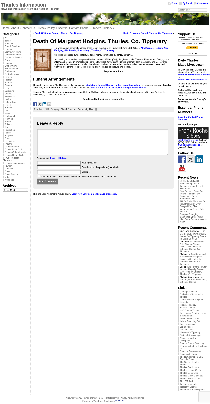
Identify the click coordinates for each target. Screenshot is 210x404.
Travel (7, 171)
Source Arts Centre (189, 354)
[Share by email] (49, 104)
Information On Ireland (190, 318)
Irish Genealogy (187, 324)
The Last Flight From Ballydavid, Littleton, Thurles (193, 279)
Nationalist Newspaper (190, 335)
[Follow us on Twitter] (191, 159)
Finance (8, 85)
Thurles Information (23, 5)
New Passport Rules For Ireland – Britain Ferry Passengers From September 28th (191, 195)
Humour (8, 107)
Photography (11, 116)
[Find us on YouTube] (182, 168)
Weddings (9, 180)
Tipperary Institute (188, 384)
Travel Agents (11, 174)
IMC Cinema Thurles (190, 310)
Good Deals (10, 96)
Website (86, 172)
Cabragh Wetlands (188, 291)
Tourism (8, 166)
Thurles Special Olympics (11, 159)
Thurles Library (12, 146)
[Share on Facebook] (35, 104)
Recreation (10, 130)
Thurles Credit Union (189, 367)
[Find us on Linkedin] (199, 159)
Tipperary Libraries (189, 387)
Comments (202, 3)
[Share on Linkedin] (44, 104)
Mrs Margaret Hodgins (152, 48)
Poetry (8, 121)
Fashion (8, 80)
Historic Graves (187, 307)
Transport (9, 168)
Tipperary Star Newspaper (192, 389)
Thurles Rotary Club (14, 155)
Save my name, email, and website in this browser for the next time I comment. (79, 176)
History (8, 105)
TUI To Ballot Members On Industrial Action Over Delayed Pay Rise (192, 204)
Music (7, 113)
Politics (8, 124)
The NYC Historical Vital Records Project (191, 358)
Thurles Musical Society (191, 375)
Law (6, 110)
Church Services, (69, 109)
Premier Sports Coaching (192, 343)
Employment (11, 66)
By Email (187, 3)
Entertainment (11, 68)
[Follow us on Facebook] (182, 159)
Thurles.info (191, 37)
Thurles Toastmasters (15, 163)
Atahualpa (110, 401)
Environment (11, 71)
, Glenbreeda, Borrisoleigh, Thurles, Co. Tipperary (88, 50)
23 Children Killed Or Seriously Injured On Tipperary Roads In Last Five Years (191, 185)
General (8, 93)
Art (6, 38)
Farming (8, 77)
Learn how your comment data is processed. (94, 194)
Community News (13, 52)
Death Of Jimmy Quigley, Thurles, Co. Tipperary (59, 33)
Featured (9, 82)
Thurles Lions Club (13, 149)
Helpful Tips (10, 102)
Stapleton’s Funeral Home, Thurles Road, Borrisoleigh (113, 85)
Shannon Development (190, 351)
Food (7, 88)
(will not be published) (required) (100, 167)
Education (9, 63)
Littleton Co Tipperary (190, 332)
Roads (8, 132)
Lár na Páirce (186, 327)
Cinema (8, 49)
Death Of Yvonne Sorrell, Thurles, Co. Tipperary (147, 33)
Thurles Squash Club (190, 378)
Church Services (12, 46)
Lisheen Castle (187, 329)
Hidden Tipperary (188, 305)
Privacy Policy (126, 398)
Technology (10, 141)
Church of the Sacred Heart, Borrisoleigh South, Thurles (118, 87)
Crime (7, 60)
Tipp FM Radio (187, 381)
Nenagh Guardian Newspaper (188, 339)
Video (7, 177)
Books (8, 41)
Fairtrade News (12, 74)
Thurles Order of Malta (15, 152)
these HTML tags (58, 158)
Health (8, 99)
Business (9, 43)
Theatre (8, 144)
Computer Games (13, 54)
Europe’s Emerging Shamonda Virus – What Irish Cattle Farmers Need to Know (193, 218)
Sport (7, 138)
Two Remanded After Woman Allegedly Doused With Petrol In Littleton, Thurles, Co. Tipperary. (192, 246)
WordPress (98, 401)
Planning (9, 119)
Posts (174, 3)
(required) (89, 163)
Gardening (9, 91)
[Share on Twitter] (40, 104)
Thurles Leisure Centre (190, 370)
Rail (6, 127)
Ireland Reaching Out (190, 321)
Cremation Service (13, 57)
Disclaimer (139, 398)
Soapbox (9, 135)
